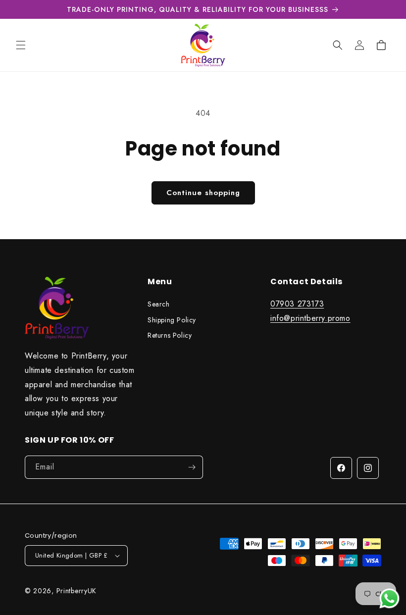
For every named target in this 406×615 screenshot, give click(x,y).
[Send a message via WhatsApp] (389, 598)
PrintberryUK (76, 591)
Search (159, 304)
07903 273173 (297, 303)
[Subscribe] (192, 467)
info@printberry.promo (310, 318)
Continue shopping (203, 192)
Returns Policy (170, 335)
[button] (21, 45)
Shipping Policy (172, 320)
